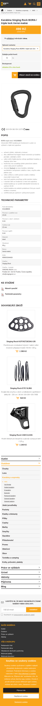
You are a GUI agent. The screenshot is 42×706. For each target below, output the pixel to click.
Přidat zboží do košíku (29, 75)
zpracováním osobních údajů (24, 615)
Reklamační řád (6, 645)
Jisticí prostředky (9, 505)
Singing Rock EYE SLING (21, 388)
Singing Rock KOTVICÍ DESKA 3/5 (21, 341)
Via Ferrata (7, 484)
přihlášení (10, 38)
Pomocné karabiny (10, 496)
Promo (5, 545)
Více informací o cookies (27, 673)
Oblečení (6, 549)
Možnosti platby (6, 653)
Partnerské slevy (7, 648)
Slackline (6, 536)
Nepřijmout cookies (21, 696)
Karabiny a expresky (22, 10)
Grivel (4, 572)
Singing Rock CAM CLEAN (21, 435)
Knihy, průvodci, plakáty (12, 562)
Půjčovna (6, 582)
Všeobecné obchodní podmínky (12, 651)
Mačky (5, 527)
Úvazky (5, 469)
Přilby (4, 518)
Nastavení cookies (21, 702)
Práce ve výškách (10, 567)
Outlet (4, 459)
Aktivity (5, 577)
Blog (3, 586)
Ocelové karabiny (9, 498)
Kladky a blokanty (9, 514)
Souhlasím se (19, 615)
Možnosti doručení (7, 656)
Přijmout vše (21, 690)
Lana (4, 473)
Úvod (2, 10)
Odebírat (33, 610)
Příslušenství (7, 540)
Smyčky (5, 531)
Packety (5, 510)
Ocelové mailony (9, 501)
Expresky (7, 493)
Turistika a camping (10, 558)
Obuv (4, 553)
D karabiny (7, 490)
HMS (33, 10)
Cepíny (5, 523)
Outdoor (9, 10)
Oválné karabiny (9, 487)
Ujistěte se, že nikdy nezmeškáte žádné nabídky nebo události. (23, 602)
